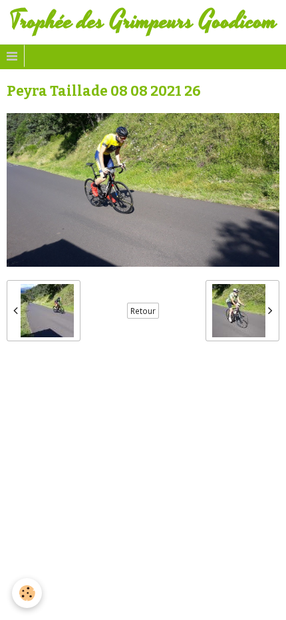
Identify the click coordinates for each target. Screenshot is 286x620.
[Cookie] (27, 593)
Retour (143, 310)
